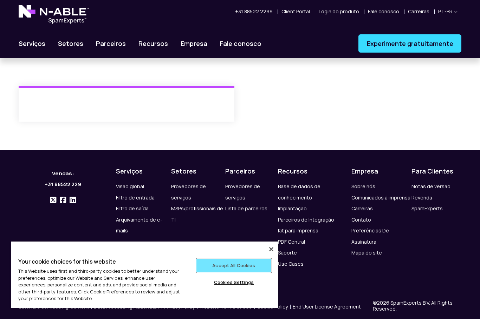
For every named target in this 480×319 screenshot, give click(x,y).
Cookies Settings (234, 282)
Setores (70, 43)
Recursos (153, 43)
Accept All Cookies (233, 265)
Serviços (32, 43)
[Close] (271, 249)
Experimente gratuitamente (410, 43)
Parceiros (111, 43)
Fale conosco (240, 43)
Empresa (194, 43)
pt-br (445, 11)
